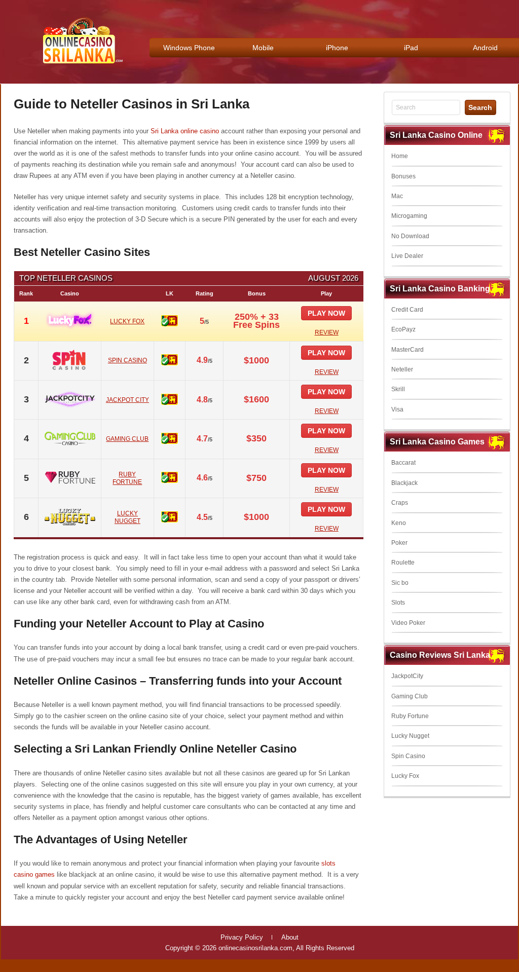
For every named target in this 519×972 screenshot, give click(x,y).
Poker (399, 542)
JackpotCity (407, 676)
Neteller (402, 369)
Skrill (398, 389)
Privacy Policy (241, 937)
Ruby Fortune (410, 716)
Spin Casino (408, 756)
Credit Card (407, 309)
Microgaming (409, 215)
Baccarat (403, 462)
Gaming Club (409, 696)
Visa (397, 409)
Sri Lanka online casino (185, 131)
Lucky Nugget (410, 735)
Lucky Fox (405, 775)
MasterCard (407, 349)
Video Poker (408, 622)
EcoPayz (403, 329)
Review (327, 332)
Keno (398, 523)
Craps (399, 502)
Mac (397, 196)
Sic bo (400, 582)
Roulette (403, 562)
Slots (398, 602)
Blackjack (404, 483)
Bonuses (403, 176)
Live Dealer (407, 255)
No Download (410, 236)
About (290, 937)
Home (399, 156)
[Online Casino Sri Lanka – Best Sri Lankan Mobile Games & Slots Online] (79, 66)
